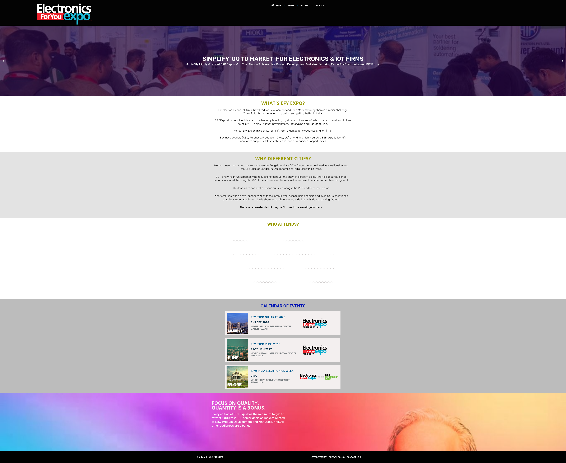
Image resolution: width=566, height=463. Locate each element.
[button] (3, 61)
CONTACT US (353, 457)
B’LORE (290, 5)
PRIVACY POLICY (337, 457)
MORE (319, 5)
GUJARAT (305, 5)
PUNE (278, 5)
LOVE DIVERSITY (319, 457)
